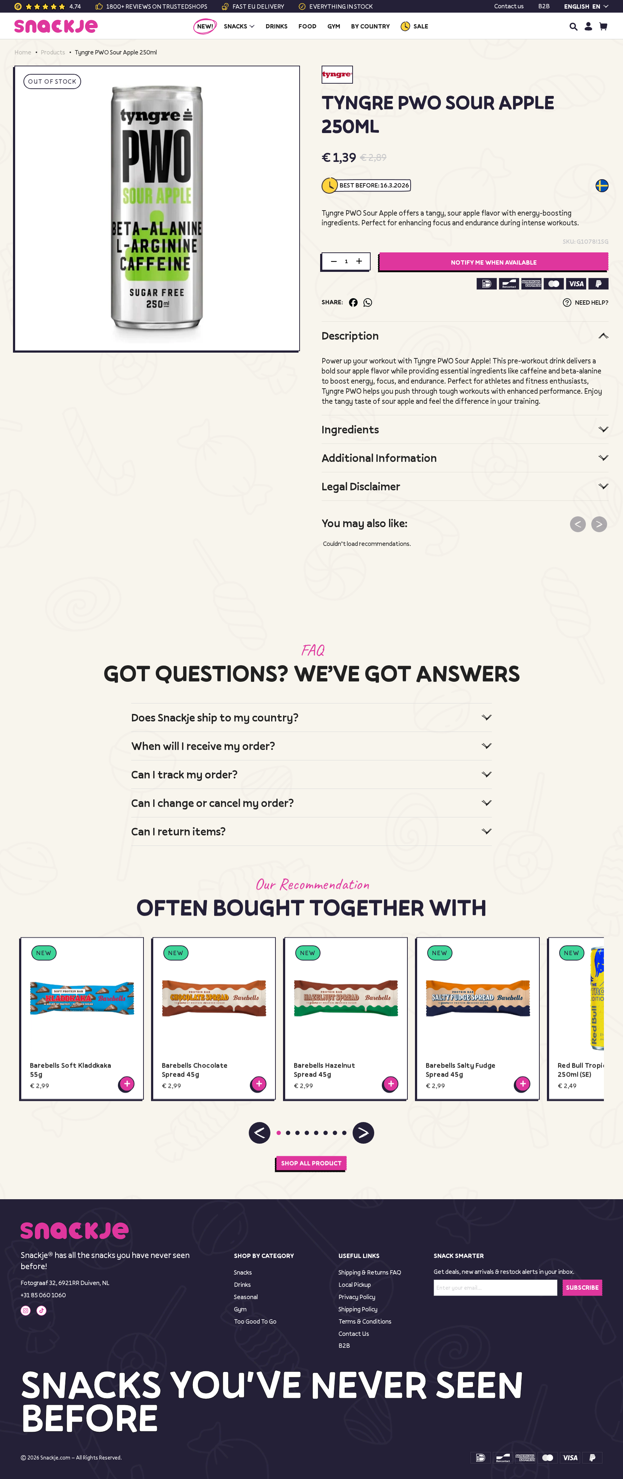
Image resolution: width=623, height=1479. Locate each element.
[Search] (573, 26)
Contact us (509, 6)
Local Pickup (355, 1284)
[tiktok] (41, 1311)
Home (22, 52)
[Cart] (603, 26)
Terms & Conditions (365, 1321)
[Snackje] (56, 26)
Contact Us (354, 1333)
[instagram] (26, 1311)
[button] (259, 1133)
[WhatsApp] (368, 302)
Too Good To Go (255, 1321)
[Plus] (359, 261)
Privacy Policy (357, 1297)
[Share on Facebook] (353, 302)
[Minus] (334, 261)
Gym (240, 1309)
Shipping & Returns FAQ (370, 1272)
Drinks (242, 1284)
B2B (544, 6)
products (53, 52)
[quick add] (126, 1083)
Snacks (243, 1272)
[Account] (588, 26)
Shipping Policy (358, 1309)
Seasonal (246, 1297)
